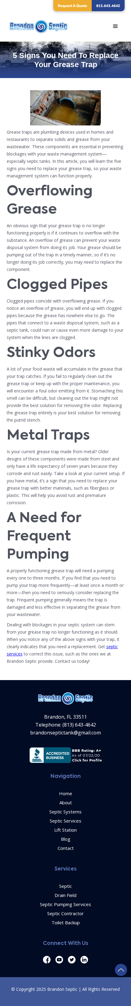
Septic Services (65, 821)
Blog (65, 839)
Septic (65, 886)
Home (65, 793)
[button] (115, 26)
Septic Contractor (65, 913)
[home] (37, 26)
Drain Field (65, 895)
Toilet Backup (65, 922)
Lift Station (65, 830)
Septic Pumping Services (65, 904)
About (65, 802)
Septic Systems (65, 812)
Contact (66, 848)
